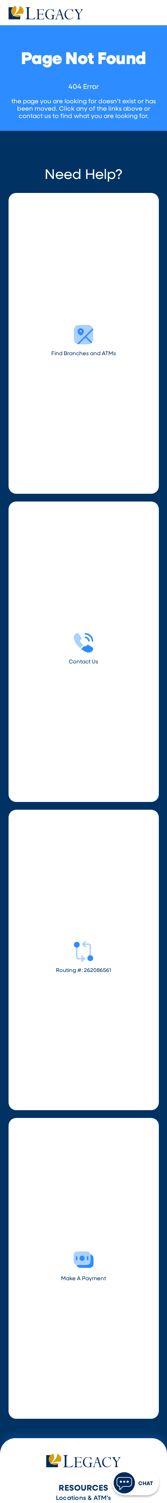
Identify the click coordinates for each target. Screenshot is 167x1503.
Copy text (83, 814)
